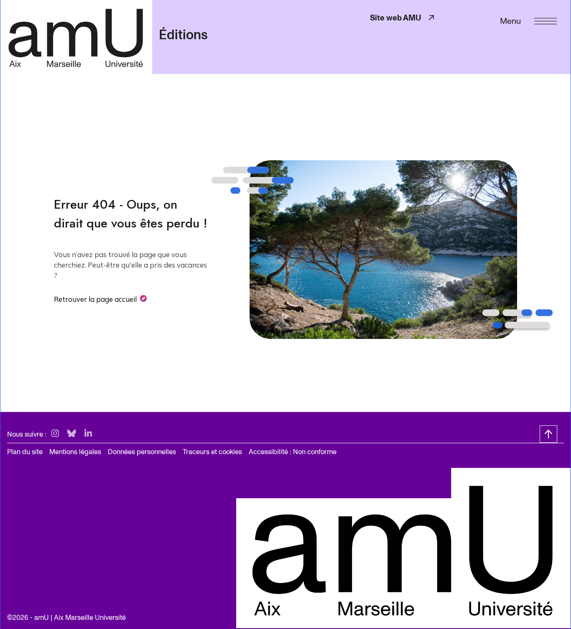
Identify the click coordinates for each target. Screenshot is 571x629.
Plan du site (25, 452)
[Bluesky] (71, 434)
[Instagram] (55, 434)
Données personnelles (142, 452)
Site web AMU (403, 17)
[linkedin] (88, 434)
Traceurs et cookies (212, 452)
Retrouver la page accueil (95, 299)
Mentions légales (75, 452)
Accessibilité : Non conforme (292, 452)
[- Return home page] (76, 37)
